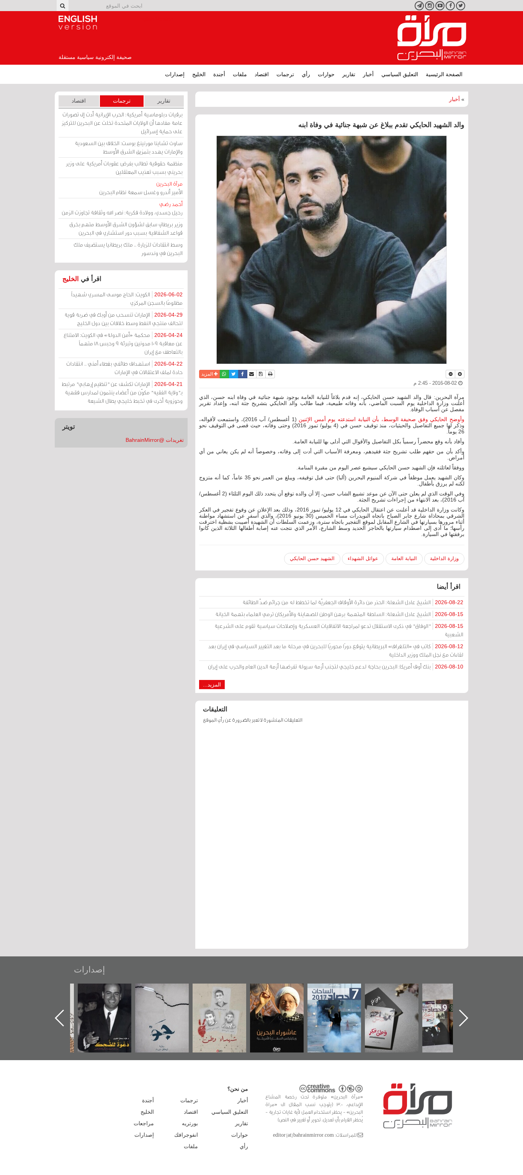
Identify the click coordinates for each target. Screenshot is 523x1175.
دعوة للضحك (170, 992)
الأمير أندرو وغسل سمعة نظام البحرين (141, 188)
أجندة (219, 74)
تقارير (348, 74)
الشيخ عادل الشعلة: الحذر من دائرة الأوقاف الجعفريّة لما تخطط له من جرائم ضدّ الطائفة (352, 602)
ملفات (240, 74)
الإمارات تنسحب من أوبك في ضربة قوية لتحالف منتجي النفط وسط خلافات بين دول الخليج (123, 319)
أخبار (368, 74)
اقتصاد (262, 74)
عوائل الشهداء (363, 558)
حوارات (326, 74)
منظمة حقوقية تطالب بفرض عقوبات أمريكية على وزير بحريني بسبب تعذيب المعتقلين (124, 167)
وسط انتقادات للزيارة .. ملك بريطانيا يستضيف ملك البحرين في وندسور (128, 248)
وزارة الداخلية (444, 558)
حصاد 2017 (399, 992)
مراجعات (144, 1123)
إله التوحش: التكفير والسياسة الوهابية (112, 996)
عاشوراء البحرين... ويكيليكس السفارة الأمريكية (342, 1001)
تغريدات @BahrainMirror (155, 440)
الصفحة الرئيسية (444, 74)
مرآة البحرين (431, 38)
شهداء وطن (284, 992)
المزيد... (212, 684)
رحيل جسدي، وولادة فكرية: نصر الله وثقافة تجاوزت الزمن (122, 208)
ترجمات (285, 74)
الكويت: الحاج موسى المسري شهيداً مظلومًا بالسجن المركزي (127, 298)
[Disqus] (331, 839)
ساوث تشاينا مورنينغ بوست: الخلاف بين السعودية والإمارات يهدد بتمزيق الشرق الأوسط (129, 147)
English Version (78, 22)
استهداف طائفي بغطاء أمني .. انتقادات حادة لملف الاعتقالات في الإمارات (124, 368)
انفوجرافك (186, 1135)
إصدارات (175, 74)
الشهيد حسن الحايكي (312, 558)
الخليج (199, 74)
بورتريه (190, 1123)
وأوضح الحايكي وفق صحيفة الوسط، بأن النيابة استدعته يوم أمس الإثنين (381, 419)
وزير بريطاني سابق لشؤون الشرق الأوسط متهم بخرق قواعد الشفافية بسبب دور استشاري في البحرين (126, 228)
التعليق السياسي (399, 74)
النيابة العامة (404, 558)
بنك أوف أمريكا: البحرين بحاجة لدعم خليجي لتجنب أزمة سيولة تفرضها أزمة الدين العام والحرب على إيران (335, 666)
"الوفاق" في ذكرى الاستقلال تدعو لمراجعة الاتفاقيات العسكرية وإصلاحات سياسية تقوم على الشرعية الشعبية (338, 630)
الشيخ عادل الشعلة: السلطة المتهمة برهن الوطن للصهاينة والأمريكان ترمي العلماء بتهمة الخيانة (339, 614)
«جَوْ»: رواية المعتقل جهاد (227, 996)
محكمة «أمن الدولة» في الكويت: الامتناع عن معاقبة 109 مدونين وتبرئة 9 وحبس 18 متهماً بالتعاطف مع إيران (123, 343)
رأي (306, 74)
